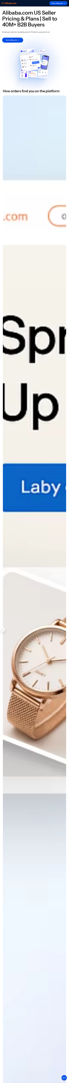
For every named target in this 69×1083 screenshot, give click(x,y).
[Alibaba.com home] (9, 3)
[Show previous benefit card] (3, 629)
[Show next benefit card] (66, 629)
